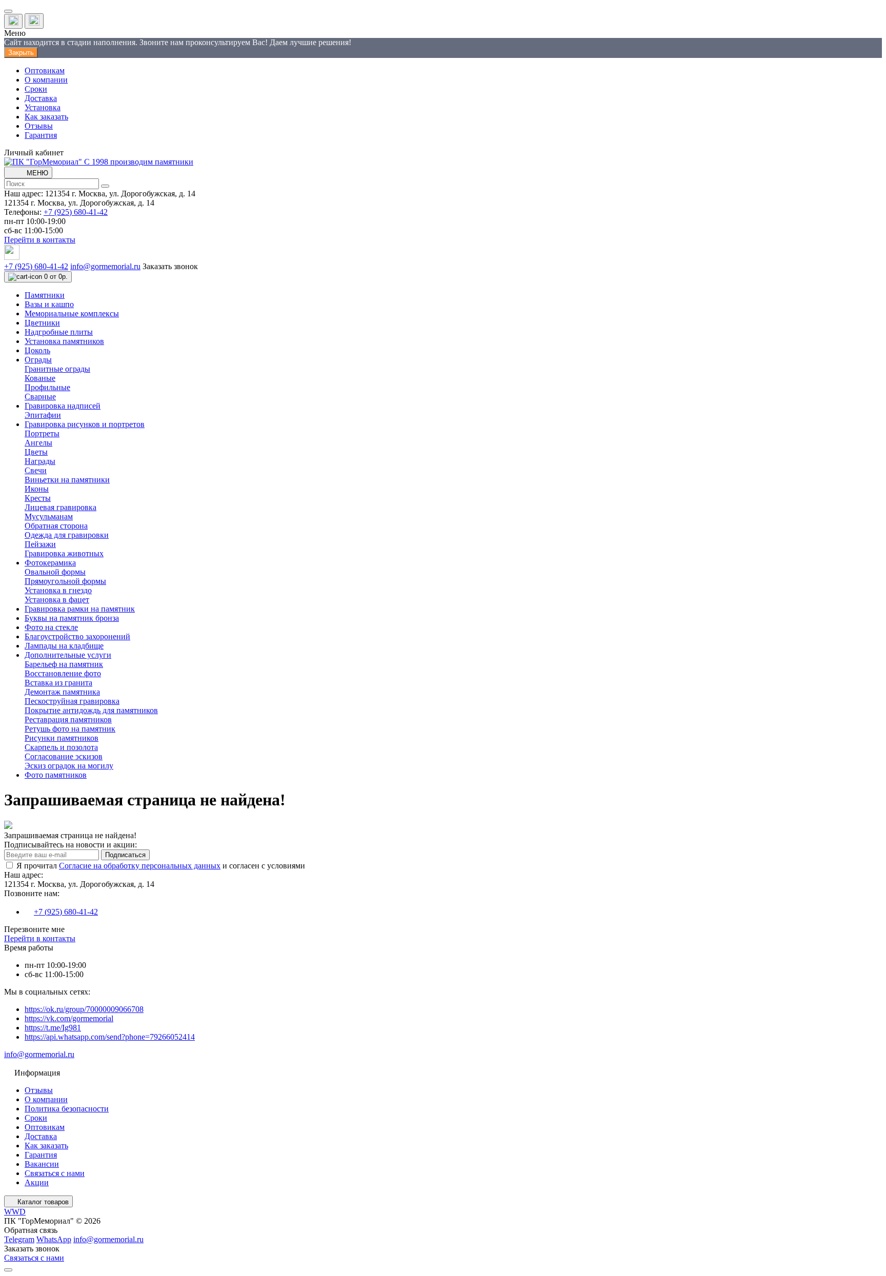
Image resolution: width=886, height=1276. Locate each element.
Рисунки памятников (61, 738)
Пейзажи (40, 544)
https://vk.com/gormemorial (69, 1018)
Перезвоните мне (34, 929)
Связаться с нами (55, 1173)
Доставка (41, 98)
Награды (40, 461)
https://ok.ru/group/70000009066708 (84, 1009)
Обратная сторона (56, 525)
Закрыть (21, 52)
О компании (46, 79)
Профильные (47, 387)
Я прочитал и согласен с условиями (160, 865)
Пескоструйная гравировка (72, 701)
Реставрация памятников (68, 719)
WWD (15, 1211)
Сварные (40, 396)
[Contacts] (34, 21)
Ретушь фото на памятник (70, 728)
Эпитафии (43, 415)
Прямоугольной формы (65, 581)
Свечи (36, 470)
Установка (43, 107)
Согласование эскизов (64, 756)
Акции (37, 1182)
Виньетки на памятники (67, 479)
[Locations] (13, 21)
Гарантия (41, 135)
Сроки (36, 89)
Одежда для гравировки (67, 535)
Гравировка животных (64, 553)
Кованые (40, 378)
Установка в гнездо (58, 590)
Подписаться (125, 855)
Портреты (42, 433)
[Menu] (8, 11)
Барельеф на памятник (64, 664)
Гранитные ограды (57, 368)
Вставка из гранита (58, 682)
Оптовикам (45, 70)
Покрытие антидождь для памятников (91, 710)
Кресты (38, 498)
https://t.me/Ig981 (53, 1027)
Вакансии (42, 1164)
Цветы (36, 452)
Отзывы (39, 125)
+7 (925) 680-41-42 (76, 212)
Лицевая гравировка (60, 507)
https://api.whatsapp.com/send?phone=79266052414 (110, 1036)
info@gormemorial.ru (105, 266)
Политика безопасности (67, 1108)
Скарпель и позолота (61, 747)
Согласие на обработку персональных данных (139, 865)
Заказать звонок (170, 266)
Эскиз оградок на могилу (69, 765)
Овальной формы (55, 572)
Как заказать (46, 116)
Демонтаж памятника (62, 691)
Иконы (37, 488)
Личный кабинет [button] (34, 152)
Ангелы (38, 442)
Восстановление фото (63, 673)
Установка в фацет (57, 599)
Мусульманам (49, 516)
